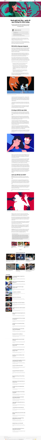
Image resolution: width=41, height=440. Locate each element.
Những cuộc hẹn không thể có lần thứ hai (13, 247)
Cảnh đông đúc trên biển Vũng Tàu (18, 407)
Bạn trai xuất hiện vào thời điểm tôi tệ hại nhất (26, 247)
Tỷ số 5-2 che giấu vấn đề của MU (17, 365)
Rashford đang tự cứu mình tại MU (17, 423)
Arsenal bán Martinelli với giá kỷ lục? (18, 370)
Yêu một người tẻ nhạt (20, 246)
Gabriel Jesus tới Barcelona (16, 297)
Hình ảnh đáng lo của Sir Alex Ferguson (18, 302)
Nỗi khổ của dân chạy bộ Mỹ (9, 270)
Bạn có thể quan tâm (20, 252)
